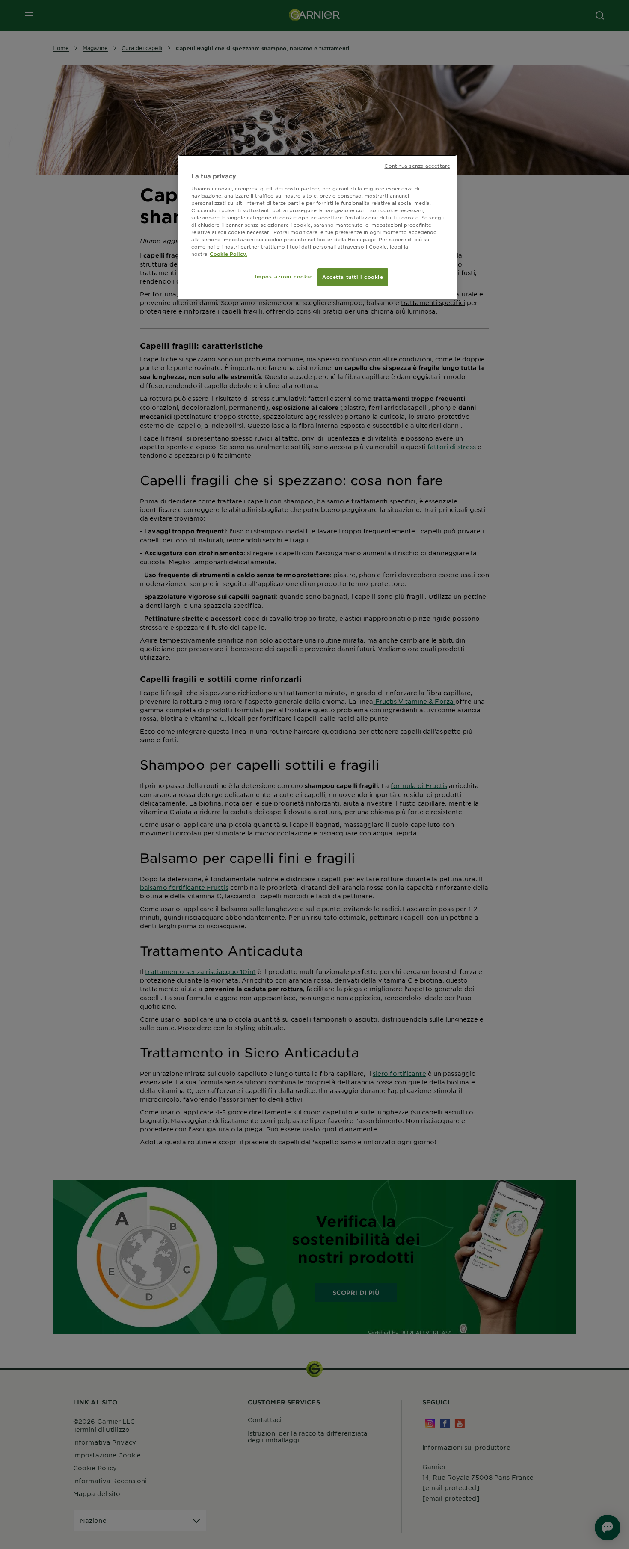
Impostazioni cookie (284, 276)
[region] (317, 227)
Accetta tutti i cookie (352, 277)
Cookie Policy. (228, 254)
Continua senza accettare (417, 166)
